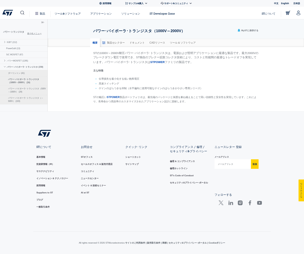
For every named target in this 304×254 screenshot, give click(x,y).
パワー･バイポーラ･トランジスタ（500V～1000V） (27, 90)
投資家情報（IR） (45, 164)
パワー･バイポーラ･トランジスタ (25, 67)
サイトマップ (132, 164)
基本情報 (40, 157)
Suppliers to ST (44, 192)
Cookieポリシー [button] (216, 242)
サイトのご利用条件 (135, 242)
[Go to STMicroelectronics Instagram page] (240, 203)
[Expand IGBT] (5, 42)
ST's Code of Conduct (182, 175)
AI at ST (85, 192)
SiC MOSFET (14, 54)
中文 (276, 3)
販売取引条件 (153, 242)
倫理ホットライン (179, 168)
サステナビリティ (45, 171)
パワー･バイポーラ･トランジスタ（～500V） (25, 99)
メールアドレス (222, 157)
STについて (269, 13)
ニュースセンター (90, 178)
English (285, 3)
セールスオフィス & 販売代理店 (97, 164)
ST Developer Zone (162, 13)
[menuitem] (24, 42)
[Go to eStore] (288, 12)
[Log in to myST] (298, 12)
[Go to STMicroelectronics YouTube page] (259, 203)
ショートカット (133, 157)
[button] (22, 12)
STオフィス (87, 157)
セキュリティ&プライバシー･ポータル (189, 182)
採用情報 (40, 185)
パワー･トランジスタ (13, 32)
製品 (42, 13)
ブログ (39, 199)
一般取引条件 (43, 207)
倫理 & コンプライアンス (182, 161)
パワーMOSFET (17, 61)
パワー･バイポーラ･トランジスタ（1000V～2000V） (23, 81)
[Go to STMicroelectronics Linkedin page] (230, 203)
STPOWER (157, 62)
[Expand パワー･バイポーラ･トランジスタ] (5, 66)
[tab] (95, 42)
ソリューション (130, 13)
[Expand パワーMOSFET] (5, 60)
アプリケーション (101, 13)
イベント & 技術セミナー (93, 185)
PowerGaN (13, 48)
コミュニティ (87, 171)
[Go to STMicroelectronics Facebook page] (249, 203)
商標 (164, 242)
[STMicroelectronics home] (8, 13)
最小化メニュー (34, 33)
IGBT (12, 42)
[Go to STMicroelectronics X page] (221, 203)
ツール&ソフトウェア (68, 13)
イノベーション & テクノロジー (52, 178)
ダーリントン (16, 73)
